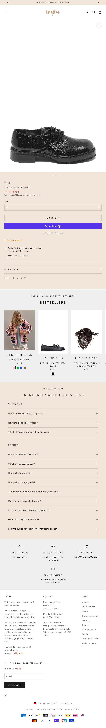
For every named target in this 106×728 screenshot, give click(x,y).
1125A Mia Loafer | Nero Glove (53, 364)
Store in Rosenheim (90, 616)
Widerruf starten (89, 643)
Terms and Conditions (92, 638)
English (65, 703)
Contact (85, 625)
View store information (18, 255)
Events (85, 611)
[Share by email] (25, 278)
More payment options (53, 233)
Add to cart (53, 218)
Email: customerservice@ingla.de (58, 629)
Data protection (89, 629)
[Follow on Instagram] (5, 695)
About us (86, 602)
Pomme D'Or (52, 358)
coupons (86, 620)
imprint (85, 634)
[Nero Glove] (53, 374)
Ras (7, 182)
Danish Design (19, 355)
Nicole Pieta (86, 358)
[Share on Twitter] (17, 278)
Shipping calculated (23, 195)
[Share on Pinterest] (21, 278)
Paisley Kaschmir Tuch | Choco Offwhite (86, 364)
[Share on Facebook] (13, 278)
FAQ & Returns (88, 606)
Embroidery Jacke (19, 360)
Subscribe (14, 685)
